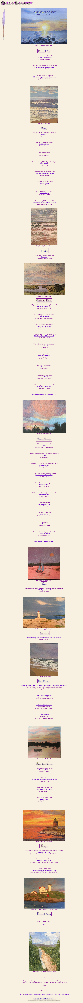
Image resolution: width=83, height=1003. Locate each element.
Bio (44, 924)
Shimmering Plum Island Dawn (44, 67)
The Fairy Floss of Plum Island (44, 336)
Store (55, 994)
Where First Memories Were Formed (44, 202)
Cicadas (44, 455)
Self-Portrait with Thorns (44, 789)
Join (31, 994)
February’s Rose (44, 714)
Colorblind (44, 377)
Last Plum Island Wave (44, 57)
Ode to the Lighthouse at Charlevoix (44, 77)
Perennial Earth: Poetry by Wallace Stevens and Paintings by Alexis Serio (44, 685)
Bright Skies (44, 799)
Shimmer (44, 257)
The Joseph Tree (44, 770)
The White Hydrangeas (44, 695)
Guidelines (65, 994)
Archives (26, 994)
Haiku (44, 524)
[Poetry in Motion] (47, 994)
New (21, 994)
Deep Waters (44, 163)
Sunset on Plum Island (44, 326)
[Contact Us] (37, 994)
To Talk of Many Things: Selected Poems (44, 779)
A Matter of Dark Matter (44, 705)
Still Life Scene (44, 144)
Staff (59, 994)
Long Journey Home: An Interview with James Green (44, 637)
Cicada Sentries (44, 484)
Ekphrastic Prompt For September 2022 (44, 394)
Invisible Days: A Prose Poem (44, 590)
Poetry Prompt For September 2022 (44, 541)
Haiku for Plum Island (44, 386)
